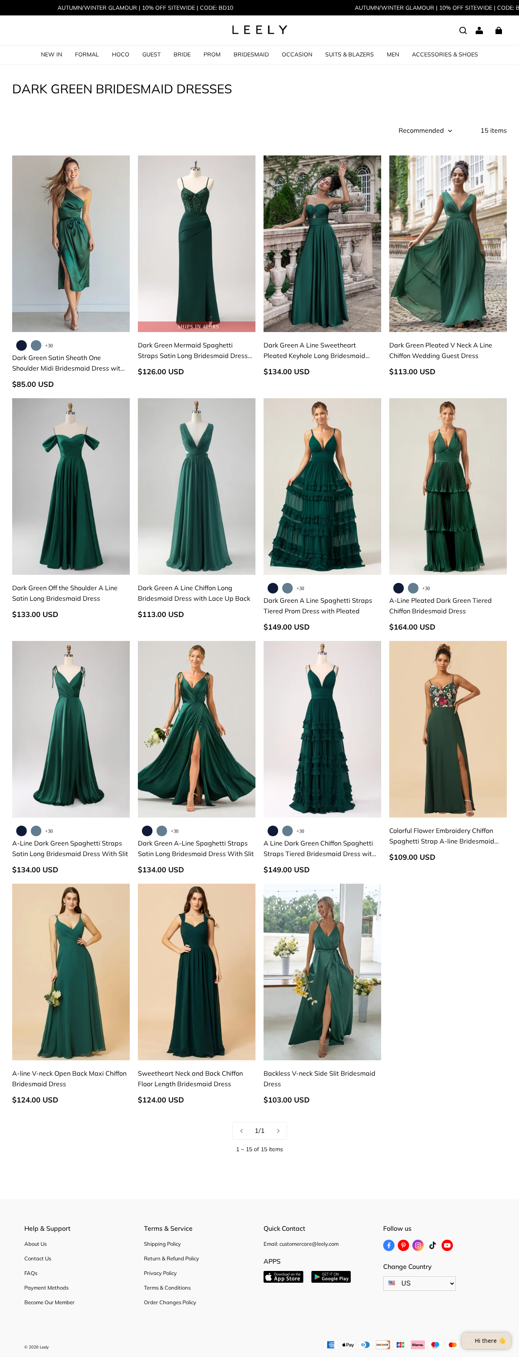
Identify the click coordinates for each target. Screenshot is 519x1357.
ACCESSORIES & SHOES (445, 54)
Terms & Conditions (167, 1287)
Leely (44, 1347)
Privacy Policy (160, 1273)
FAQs (30, 1273)
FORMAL (87, 54)
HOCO (120, 54)
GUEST (151, 54)
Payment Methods (46, 1287)
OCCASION (297, 54)
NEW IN (51, 54)
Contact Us (37, 1258)
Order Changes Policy (170, 1302)
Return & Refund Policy (171, 1258)
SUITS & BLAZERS (349, 54)
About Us (35, 1244)
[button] (463, 30)
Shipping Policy (162, 1244)
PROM (212, 54)
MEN (393, 54)
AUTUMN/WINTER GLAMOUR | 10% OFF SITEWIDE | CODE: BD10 (145, 7)
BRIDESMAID (251, 54)
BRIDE (182, 54)
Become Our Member (49, 1302)
